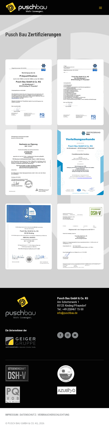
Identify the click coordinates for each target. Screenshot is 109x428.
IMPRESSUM (11, 414)
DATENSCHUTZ (28, 414)
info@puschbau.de (67, 313)
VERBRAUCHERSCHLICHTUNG (53, 414)
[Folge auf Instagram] (68, 335)
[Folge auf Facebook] (60, 335)
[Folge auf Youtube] (75, 335)
